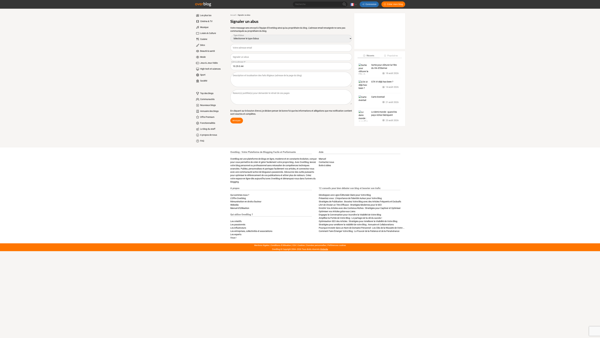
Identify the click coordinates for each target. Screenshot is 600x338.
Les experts (235, 234)
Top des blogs (206, 93)
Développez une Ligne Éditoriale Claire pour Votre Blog (345, 195)
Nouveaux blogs (208, 105)
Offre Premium (207, 117)
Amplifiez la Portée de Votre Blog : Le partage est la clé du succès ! (350, 218)
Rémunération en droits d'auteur (245, 201)
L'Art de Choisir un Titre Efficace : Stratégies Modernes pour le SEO (350, 205)
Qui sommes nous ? (239, 195)
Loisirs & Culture (208, 33)
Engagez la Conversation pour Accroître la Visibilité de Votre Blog (350, 214)
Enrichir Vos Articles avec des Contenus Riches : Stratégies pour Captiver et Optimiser (360, 208)
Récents (370, 55)
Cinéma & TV (206, 21)
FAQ (202, 141)
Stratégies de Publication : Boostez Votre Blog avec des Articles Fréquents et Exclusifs (360, 201)
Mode (203, 57)
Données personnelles (316, 245)
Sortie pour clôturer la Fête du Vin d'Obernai (384, 66)
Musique (204, 27)
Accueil (233, 15)
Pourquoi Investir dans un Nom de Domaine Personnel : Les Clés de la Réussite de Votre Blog (363, 228)
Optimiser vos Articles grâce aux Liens (337, 211)
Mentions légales (261, 245)
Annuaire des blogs (209, 111)
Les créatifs (236, 221)
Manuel (322, 159)
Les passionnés (237, 224)
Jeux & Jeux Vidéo (209, 63)
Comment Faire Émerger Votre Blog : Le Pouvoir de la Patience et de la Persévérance (359, 231)
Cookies (301, 245)
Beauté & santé (207, 51)
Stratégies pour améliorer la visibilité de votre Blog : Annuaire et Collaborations (356, 224)
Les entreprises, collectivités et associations (251, 231)
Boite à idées (325, 165)
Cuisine (203, 39)
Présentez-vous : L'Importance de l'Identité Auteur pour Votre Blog (350, 198)
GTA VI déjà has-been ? (382, 81)
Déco (202, 45)
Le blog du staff (207, 129)
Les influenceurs (238, 228)
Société (203, 80)
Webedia (234, 205)
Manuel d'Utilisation (239, 208)
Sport (202, 75)
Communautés (207, 99)
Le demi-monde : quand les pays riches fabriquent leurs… (384, 114)
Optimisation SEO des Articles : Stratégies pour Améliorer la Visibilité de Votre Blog (358, 221)
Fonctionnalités (207, 123)
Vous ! (233, 237)
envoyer (236, 120)
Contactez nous (326, 162)
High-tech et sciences (210, 69)
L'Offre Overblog (238, 198)
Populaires (392, 55)
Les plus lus (205, 15)
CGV (294, 245)
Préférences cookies (337, 245)
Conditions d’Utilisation (281, 245)
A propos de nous (208, 135)
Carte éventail (378, 97)
